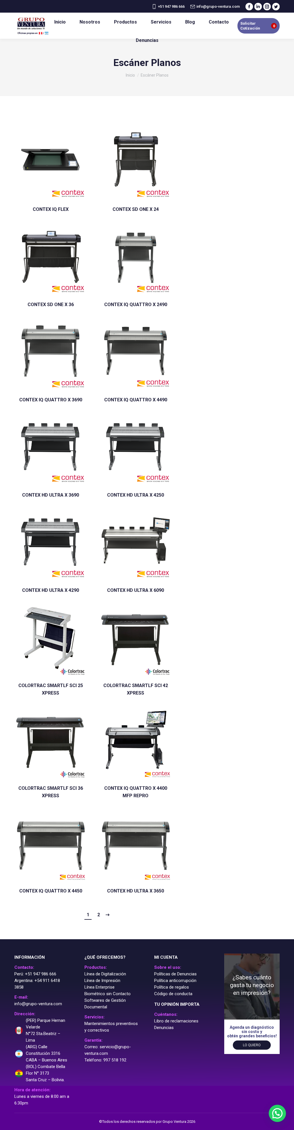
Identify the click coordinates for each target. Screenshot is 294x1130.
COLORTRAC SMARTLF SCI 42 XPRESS (135, 689)
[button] (277, 1113)
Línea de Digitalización (105, 974)
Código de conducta (173, 993)
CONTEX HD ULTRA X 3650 (135, 891)
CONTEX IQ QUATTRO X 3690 (50, 399)
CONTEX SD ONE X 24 (136, 209)
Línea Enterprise (99, 987)
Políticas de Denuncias (175, 974)
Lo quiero (252, 1045)
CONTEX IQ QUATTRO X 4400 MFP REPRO (135, 791)
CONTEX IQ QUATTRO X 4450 (50, 891)
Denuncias (164, 1027)
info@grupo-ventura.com (218, 6)
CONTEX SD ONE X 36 (51, 304)
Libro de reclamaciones (176, 1021)
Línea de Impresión (102, 980)
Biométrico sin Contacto (107, 993)
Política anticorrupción (175, 980)
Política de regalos (171, 987)
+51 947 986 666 (171, 6)
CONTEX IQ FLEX (51, 209)
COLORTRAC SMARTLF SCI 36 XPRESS (50, 791)
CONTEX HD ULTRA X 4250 (135, 495)
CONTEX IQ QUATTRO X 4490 (135, 399)
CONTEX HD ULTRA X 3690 (50, 495)
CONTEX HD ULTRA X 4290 (50, 590)
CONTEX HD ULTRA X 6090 (135, 590)
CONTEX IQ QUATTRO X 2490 (135, 304)
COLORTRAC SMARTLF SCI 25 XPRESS (50, 689)
